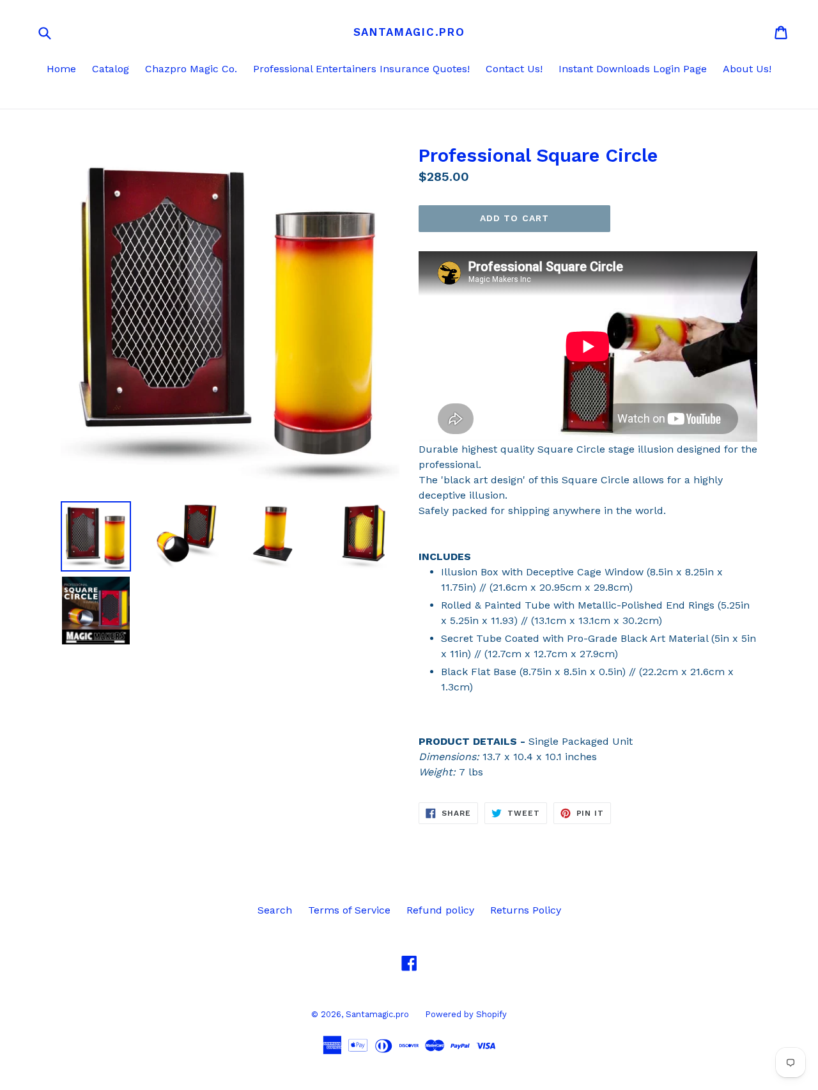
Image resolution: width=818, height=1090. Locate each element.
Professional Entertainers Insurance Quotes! (361, 69)
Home (61, 69)
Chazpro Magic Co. (191, 69)
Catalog (110, 69)
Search (275, 910)
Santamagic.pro (409, 32)
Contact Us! (514, 69)
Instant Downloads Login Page (633, 69)
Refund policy (440, 910)
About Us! (747, 69)
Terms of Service (349, 910)
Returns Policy (525, 910)
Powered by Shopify (466, 1014)
